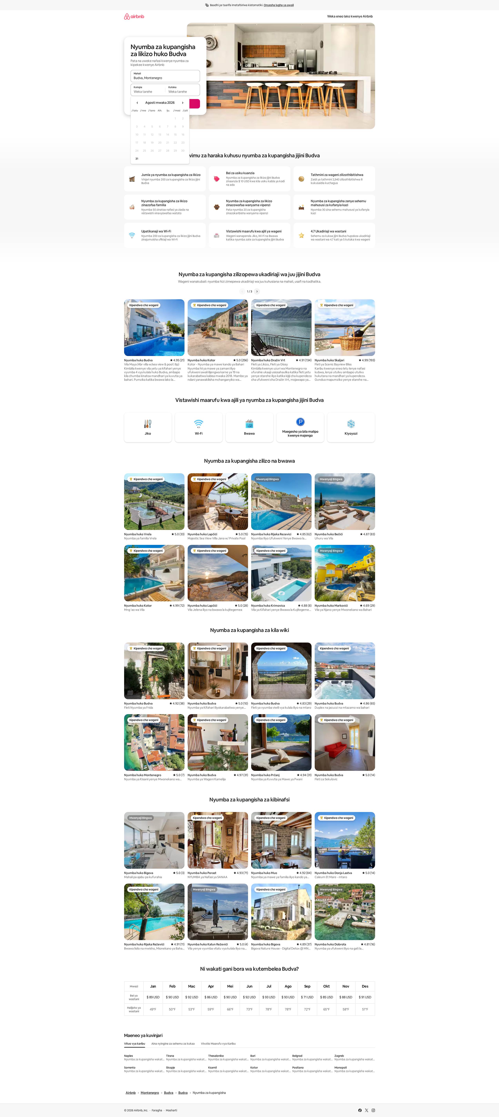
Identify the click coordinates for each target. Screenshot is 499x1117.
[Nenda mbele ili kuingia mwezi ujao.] (182, 103)
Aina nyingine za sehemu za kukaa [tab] (173, 1043)
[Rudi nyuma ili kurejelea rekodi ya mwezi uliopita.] (137, 103)
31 (136, 158)
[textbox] (148, 91)
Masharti (171, 1110)
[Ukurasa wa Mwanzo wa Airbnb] (134, 16)
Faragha (157, 1110)
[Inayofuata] (257, 291)
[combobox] (165, 78)
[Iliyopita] (242, 291)
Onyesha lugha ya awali (279, 5)
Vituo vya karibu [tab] (134, 1043)
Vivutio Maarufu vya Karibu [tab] (218, 1043)
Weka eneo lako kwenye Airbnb (350, 16)
